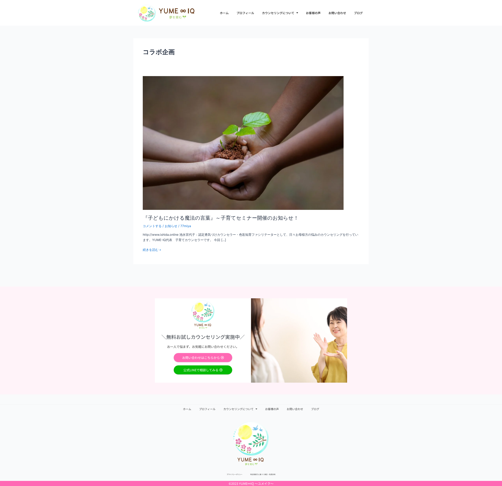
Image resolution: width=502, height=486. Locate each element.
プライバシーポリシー (234, 474)
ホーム (224, 13)
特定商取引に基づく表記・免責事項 (262, 474)
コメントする (152, 226)
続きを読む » (152, 249)
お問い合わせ (337, 13)
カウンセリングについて (278, 13)
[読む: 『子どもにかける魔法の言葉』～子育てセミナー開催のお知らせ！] (243, 143)
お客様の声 (313, 13)
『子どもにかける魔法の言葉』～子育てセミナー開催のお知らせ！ (221, 218)
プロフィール (245, 13)
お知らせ (171, 226)
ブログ (358, 13)
